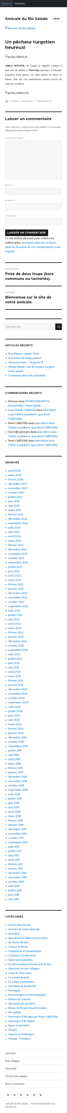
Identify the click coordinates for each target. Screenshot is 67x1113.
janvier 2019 (15, 772)
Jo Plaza (14, 101)
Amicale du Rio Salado (26, 19)
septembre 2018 (18, 789)
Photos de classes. (19, 999)
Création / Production (21, 955)
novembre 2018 (17, 781)
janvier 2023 (16, 588)
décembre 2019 (17, 737)
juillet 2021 (15, 658)
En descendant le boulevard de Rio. (30, 964)
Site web (10, 216)
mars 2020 (15, 724)
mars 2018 (14, 816)
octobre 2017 (16, 837)
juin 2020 (14, 715)
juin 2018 (13, 803)
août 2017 (14, 846)
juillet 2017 (15, 851)
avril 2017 (14, 859)
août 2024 (14, 527)
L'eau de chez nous (19, 973)
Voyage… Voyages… (19, 1038)
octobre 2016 (16, 881)
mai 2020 (14, 719)
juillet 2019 (15, 750)
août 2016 (14, 886)
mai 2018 (13, 807)
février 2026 (16, 479)
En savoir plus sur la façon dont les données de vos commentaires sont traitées (32, 247)
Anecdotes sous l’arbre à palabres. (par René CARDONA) (32, 414)
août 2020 (14, 706)
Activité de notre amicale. (24, 929)
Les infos (10, 1053)
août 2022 (14, 610)
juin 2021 (13, 663)
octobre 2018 (16, 785)
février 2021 (15, 680)
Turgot (12, 1029)
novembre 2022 (17, 597)
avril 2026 (14, 470)
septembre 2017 (18, 842)
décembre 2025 (17, 483)
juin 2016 (13, 894)
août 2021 (14, 654)
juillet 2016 (15, 890)
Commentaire (14, 138)
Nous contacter (15, 1083)
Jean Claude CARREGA (22, 410)
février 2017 (15, 864)
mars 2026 (15, 475)
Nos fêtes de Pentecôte (22, 986)
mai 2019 (13, 754)
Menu (56, 18)
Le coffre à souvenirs (21, 981)
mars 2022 (14, 628)
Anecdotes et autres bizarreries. (28, 938)
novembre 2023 (17, 553)
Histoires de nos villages (24, 968)
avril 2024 (14, 536)
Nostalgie (14, 990)
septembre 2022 (18, 606)
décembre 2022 (17, 593)
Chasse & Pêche (44, 101)
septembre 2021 (18, 650)
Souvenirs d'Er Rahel (21, 1021)
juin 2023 (14, 571)
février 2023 (15, 584)
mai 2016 (13, 899)
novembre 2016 (17, 877)
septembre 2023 (18, 562)
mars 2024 (15, 540)
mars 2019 (14, 763)
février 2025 (15, 514)
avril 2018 (14, 811)
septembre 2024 (18, 523)
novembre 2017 (17, 833)
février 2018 (15, 820)
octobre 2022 (16, 601)
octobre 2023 (16, 558)
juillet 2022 (15, 615)
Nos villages (12, 1060)
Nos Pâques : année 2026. (23, 353)
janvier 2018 (15, 824)
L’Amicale (11, 1068)
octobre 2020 (16, 698)
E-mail (10, 200)
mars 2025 (14, 510)
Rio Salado (14, 1012)
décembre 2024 (17, 518)
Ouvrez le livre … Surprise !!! (25, 362)
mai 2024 (14, 531)
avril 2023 (14, 575)
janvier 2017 (15, 868)
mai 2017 (13, 855)
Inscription (19, 3)
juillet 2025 (15, 497)
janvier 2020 (16, 733)
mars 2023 (14, 580)
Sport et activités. (19, 1025)
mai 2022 (14, 619)
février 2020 (16, 728)
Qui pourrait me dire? (21, 1003)
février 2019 (15, 768)
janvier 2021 (15, 684)
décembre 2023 (17, 549)
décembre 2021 (17, 641)
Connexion (6, 3)
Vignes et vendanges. (21, 1034)
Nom (9, 185)
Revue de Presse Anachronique (27, 1007)
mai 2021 (13, 667)
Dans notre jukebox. (20, 959)
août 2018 (14, 794)
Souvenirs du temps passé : (25, 358)
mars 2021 (14, 676)
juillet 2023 (15, 566)
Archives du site (18, 942)
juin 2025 (14, 501)
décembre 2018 (17, 776)
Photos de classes (16, 1076)
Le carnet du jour (18, 977)
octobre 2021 (16, 645)
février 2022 (15, 632)
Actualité (13, 933)
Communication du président (26, 375)
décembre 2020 (17, 689)
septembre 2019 (18, 746)
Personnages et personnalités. (27, 994)
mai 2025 (13, 505)
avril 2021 (14, 671)
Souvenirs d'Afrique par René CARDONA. (33, 1016)
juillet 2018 (15, 798)
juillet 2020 (15, 711)
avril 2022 (14, 623)
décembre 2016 (17, 872)
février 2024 (16, 545)
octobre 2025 (16, 492)
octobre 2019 (16, 741)
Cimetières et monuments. (25, 951)
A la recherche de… (20, 924)
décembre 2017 (17, 829)
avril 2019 (14, 759)
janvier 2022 (16, 636)
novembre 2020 (18, 693)
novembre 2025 (17, 488)
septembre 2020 (18, 702)
